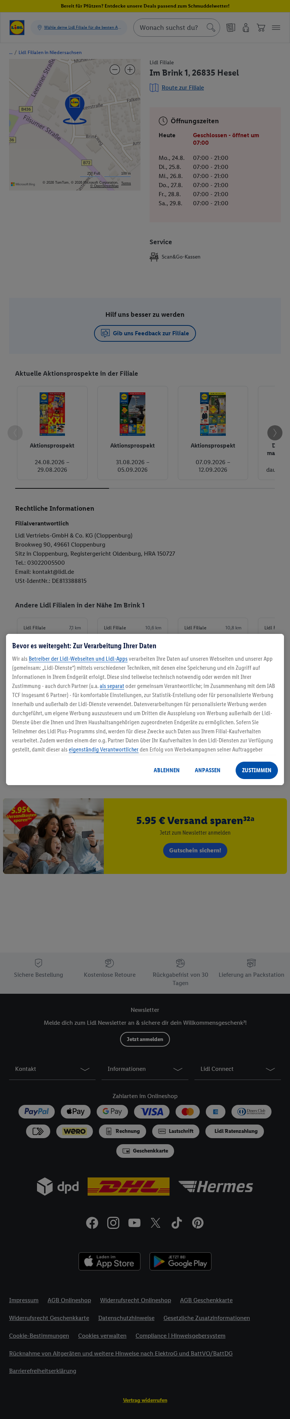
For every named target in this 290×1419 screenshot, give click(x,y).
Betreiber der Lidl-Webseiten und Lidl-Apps (78, 658)
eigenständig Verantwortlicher (104, 749)
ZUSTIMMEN (256, 770)
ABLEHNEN (167, 770)
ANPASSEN (208, 770)
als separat (112, 685)
